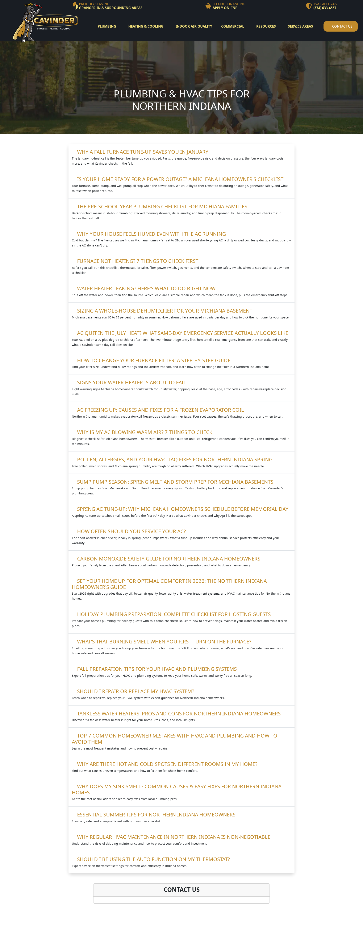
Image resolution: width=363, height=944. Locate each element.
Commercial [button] (233, 26)
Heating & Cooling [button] (146, 26)
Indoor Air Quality (194, 26)
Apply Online (225, 7)
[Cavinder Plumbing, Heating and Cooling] (45, 22)
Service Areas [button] (301, 26)
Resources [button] (266, 26)
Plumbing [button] (107, 26)
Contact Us (341, 26)
